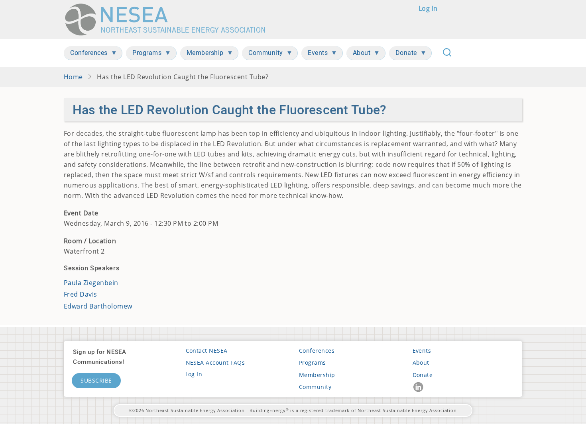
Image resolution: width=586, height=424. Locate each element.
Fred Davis (80, 294)
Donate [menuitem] (403, 54)
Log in (428, 8)
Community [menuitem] (262, 54)
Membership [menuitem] (202, 54)
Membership (317, 375)
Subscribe (96, 380)
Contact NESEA (207, 350)
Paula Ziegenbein (91, 282)
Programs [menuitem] (143, 54)
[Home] (169, 19)
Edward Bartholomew (98, 306)
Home (73, 76)
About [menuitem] (358, 54)
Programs (312, 362)
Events (422, 350)
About (421, 362)
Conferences (316, 350)
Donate (423, 375)
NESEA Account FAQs (215, 362)
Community (315, 387)
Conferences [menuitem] (86, 54)
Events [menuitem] (314, 54)
